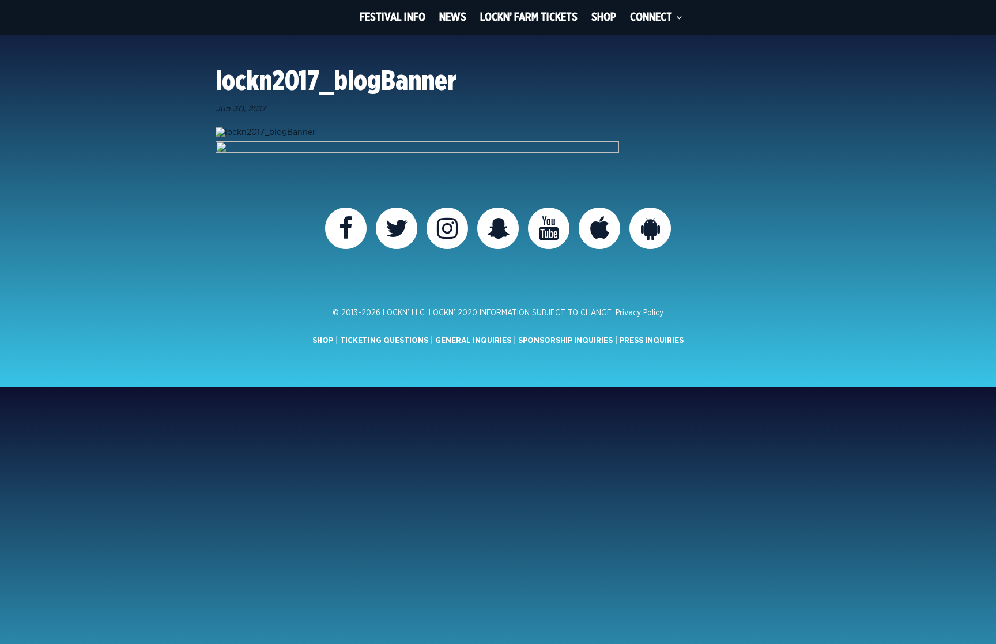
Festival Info (392, 17)
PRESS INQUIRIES (652, 341)
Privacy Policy (639, 313)
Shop (603, 17)
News (452, 17)
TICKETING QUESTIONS (384, 341)
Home (331, 17)
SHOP (322, 341)
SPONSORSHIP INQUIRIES (565, 341)
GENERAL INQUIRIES (473, 341)
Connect (651, 17)
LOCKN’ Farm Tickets (529, 17)
